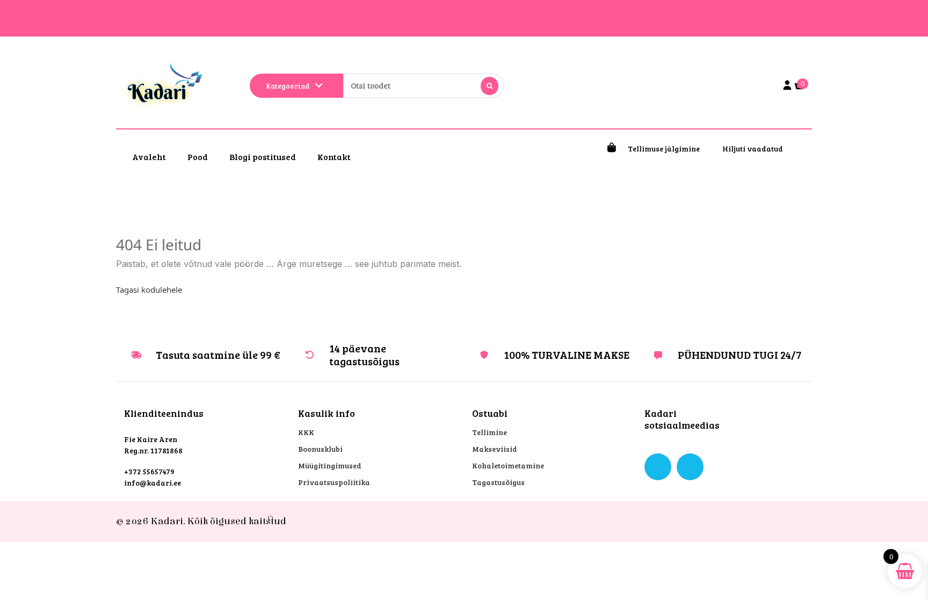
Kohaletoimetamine (508, 465)
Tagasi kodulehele (149, 289)
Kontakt (334, 156)
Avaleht (149, 156)
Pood (197, 156)
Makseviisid (494, 449)
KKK (306, 432)
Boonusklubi (320, 449)
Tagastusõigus (498, 482)
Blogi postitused (262, 156)
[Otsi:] (424, 85)
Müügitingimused (329, 465)
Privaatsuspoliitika (334, 482)
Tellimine (489, 432)
